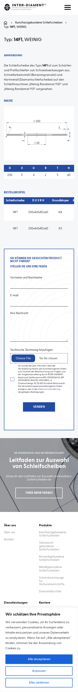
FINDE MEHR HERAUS (39, 493)
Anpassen (39, 670)
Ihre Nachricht (19, 313)
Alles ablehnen (39, 682)
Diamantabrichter (50, 591)
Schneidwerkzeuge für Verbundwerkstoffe (51, 581)
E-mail (14, 295)
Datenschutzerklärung (49, 389)
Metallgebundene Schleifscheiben (50, 569)
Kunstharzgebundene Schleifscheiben (38, 22)
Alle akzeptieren (39, 659)
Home (6, 23)
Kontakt (9, 539)
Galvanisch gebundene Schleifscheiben (49, 546)
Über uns (9, 532)
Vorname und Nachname (26, 277)
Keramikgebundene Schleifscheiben (51, 558)
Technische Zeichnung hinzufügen (31, 350)
